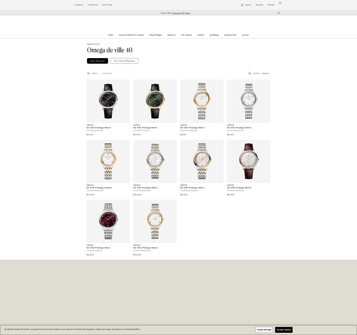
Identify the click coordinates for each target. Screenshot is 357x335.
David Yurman (230, 35)
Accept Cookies (284, 329)
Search (248, 5)
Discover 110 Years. (181, 13)
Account (259, 5)
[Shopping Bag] (280, 5)
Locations (79, 5)
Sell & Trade (107, 5)
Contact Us (93, 5)
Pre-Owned (186, 35)
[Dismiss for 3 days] (278, 12)
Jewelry (200, 35)
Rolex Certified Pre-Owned (131, 35)
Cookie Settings (264, 329)
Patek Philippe (155, 35)
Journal (245, 35)
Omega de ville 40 (109, 50)
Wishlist (271, 5)
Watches (171, 35)
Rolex (110, 35)
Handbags (214, 35)
